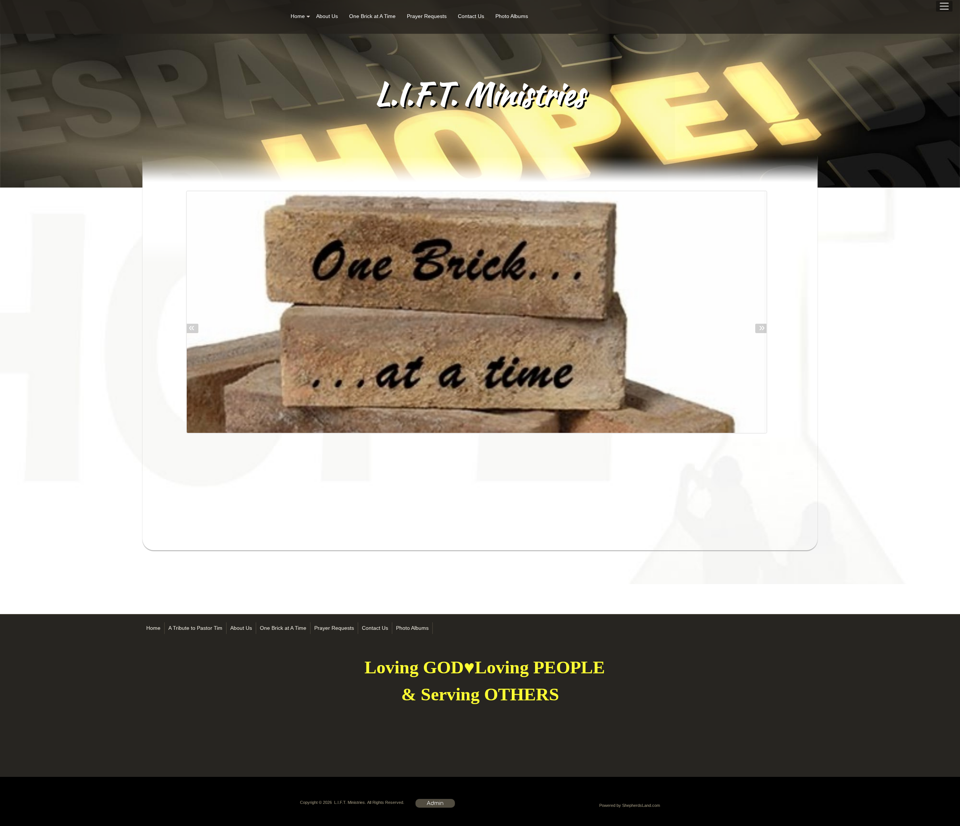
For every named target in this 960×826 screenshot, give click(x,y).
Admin (435, 803)
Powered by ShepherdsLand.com (629, 805)
